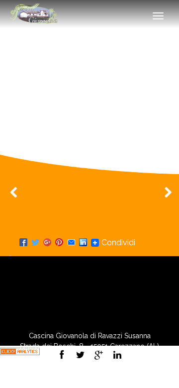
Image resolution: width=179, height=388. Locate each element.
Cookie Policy (115, 378)
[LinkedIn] (83, 243)
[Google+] (47, 243)
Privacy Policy (63, 378)
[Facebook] (23, 243)
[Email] (71, 243)
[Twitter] (35, 243)
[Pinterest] (59, 243)
